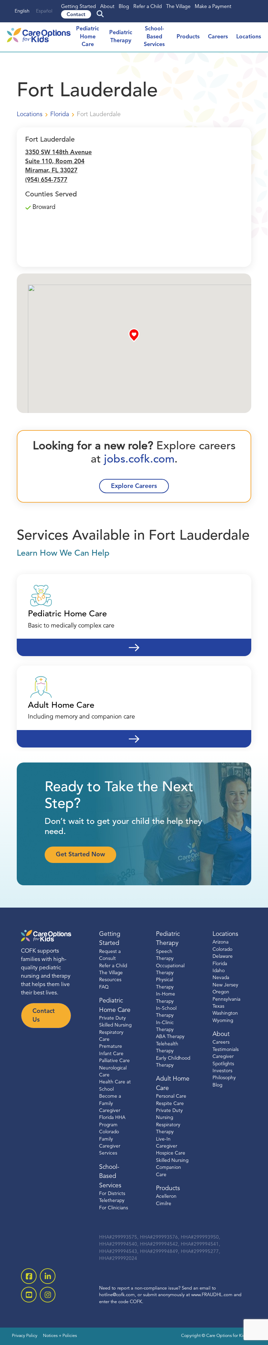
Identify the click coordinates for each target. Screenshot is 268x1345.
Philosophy (224, 1078)
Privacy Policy (24, 1336)
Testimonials (226, 1049)
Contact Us (43, 1015)
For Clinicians (113, 1207)
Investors (222, 1071)
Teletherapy (112, 1201)
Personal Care (171, 1096)
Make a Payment (213, 6)
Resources (110, 980)
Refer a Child (147, 6)
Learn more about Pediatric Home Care (134, 643)
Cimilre (163, 1203)
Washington (225, 1013)
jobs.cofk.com (137, 459)
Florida (220, 963)
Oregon (221, 992)
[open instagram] (47, 1294)
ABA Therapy (170, 1037)
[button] (134, 335)
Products (188, 37)
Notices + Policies (60, 1336)
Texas (218, 1006)
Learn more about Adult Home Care (134, 734)
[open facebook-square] (29, 1276)
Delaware (223, 956)
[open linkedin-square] (47, 1276)
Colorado (222, 949)
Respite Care (170, 1103)
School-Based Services (154, 36)
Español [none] (44, 11)
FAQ (104, 987)
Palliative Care (114, 1061)
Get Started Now (80, 855)
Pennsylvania (226, 999)
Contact (76, 14)
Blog (124, 6)
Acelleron (166, 1196)
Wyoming (223, 1020)
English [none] (22, 11)
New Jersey (225, 985)
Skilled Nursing (172, 1160)
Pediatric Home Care (87, 36)
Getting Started (78, 6)
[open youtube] (29, 1294)
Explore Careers (134, 486)
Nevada (221, 978)
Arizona (221, 942)
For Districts (112, 1193)
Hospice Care (170, 1153)
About (107, 6)
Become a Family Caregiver (110, 1103)
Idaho (219, 970)
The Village (178, 6)
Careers (218, 37)
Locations (248, 37)
